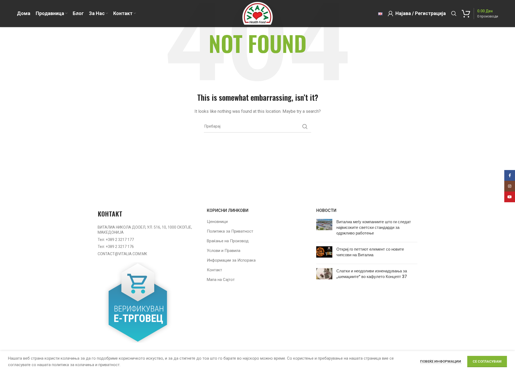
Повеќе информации (441, 361)
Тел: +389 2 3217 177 (116, 239)
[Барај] (453, 13)
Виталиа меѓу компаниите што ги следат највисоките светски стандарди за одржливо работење (373, 227)
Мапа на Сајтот (221, 279)
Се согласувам (487, 361)
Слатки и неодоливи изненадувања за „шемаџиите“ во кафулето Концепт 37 (371, 273)
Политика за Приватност (230, 231)
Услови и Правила (223, 250)
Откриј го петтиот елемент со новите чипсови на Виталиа (370, 252)
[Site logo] (257, 13)
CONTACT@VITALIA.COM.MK (122, 254)
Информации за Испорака (231, 260)
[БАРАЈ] (305, 126)
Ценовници (217, 221)
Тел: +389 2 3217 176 (116, 246)
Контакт (214, 270)
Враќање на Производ (228, 241)
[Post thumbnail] (324, 228)
